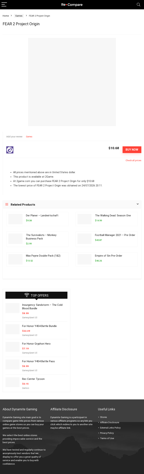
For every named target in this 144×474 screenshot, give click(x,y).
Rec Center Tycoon (33, 379)
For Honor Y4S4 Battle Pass (38, 361)
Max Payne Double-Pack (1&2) (43, 255)
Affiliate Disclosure (109, 422)
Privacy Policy (107, 433)
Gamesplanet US (29, 317)
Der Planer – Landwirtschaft (42, 215)
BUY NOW (132, 149)
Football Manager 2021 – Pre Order (115, 235)
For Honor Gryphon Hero (36, 343)
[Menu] (4, 4)
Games (18, 15)
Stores (103, 417)
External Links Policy (110, 427)
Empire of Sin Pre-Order (108, 255)
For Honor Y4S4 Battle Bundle (39, 326)
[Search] (138, 4)
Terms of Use (107, 438)
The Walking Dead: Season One (113, 215)
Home (6, 15)
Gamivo (25, 388)
